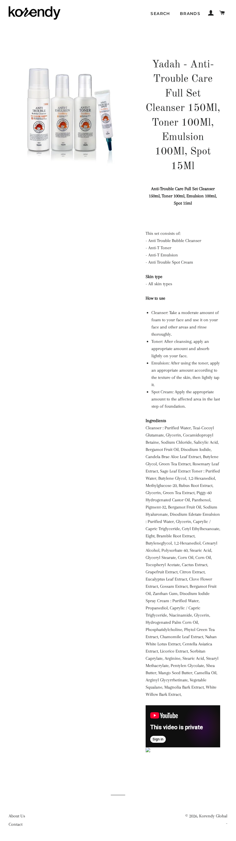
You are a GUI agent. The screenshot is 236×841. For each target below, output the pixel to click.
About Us (17, 816)
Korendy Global (213, 816)
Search (160, 13)
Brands (190, 13)
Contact (15, 824)
